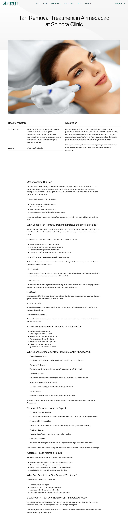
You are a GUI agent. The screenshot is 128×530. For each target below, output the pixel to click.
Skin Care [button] (55, 4)
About (45, 4)
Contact (88, 4)
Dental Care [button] (69, 4)
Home (38, 4)
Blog (80, 4)
